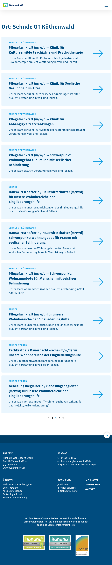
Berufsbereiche (10, 487)
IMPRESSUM (91, 479)
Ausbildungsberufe (12, 491)
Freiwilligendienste (13, 494)
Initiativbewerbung (67, 491)
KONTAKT (90, 489)
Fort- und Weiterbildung (15, 497)
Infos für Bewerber (66, 487)
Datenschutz (92, 484)
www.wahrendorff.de (14, 467)
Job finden (62, 484)
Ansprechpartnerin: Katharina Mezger (76, 464)
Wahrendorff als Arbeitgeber (17, 484)
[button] (106, 5)
